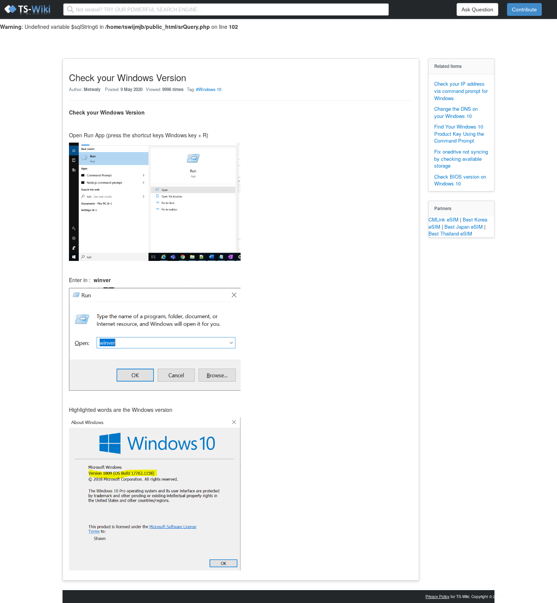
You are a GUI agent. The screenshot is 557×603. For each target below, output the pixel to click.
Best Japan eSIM (464, 226)
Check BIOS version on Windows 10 (460, 180)
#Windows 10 (208, 89)
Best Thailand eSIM (450, 233)
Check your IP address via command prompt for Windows (461, 90)
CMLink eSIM (444, 219)
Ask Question (477, 9)
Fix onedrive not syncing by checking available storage (461, 158)
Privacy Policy (437, 596)
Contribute (524, 9)
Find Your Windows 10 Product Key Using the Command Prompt (459, 133)
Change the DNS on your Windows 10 (456, 112)
